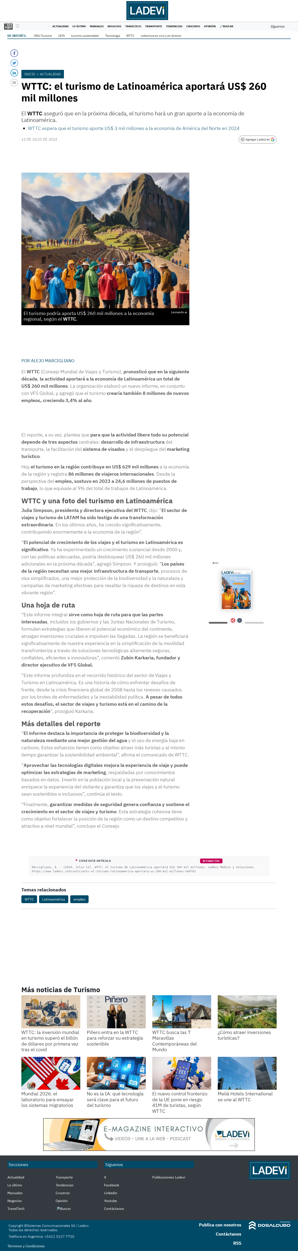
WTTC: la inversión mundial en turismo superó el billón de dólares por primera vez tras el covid (50, 1040)
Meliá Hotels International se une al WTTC (245, 1096)
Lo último (79, 26)
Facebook (111, 1185)
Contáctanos (114, 1208)
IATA (61, 36)
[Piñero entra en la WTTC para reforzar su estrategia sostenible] (116, 1011)
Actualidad (60, 26)
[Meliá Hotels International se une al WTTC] (247, 1073)
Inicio (29, 74)
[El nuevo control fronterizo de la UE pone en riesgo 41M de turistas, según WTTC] (181, 1073)
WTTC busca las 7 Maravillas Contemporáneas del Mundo (174, 1040)
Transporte (153, 26)
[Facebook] (14, 53)
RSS (237, 1243)
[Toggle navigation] (16, 26)
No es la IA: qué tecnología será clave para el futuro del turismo (115, 1099)
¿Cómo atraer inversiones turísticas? (244, 1035)
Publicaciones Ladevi (168, 1177)
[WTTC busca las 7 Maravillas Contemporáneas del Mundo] (181, 1011)
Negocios (114, 26)
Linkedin (110, 1193)
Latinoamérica (53, 899)
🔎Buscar (226, 26)
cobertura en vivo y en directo (161, 36)
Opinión (210, 26)
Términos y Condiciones (26, 1246)
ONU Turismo (43, 36)
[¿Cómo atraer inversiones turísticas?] (247, 1011)
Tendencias (174, 26)
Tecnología (112, 36)
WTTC (130, 36)
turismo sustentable (85, 36)
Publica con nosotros (220, 1225)
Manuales (97, 26)
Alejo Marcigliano (52, 361)
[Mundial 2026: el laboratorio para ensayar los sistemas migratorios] (50, 1073)
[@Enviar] (14, 82)
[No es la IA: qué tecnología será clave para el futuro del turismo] (116, 1073)
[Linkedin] (14, 73)
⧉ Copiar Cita (211, 860)
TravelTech (133, 26)
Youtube (110, 1201)
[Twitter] (14, 63)
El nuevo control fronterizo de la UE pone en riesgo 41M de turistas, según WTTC (179, 1102)
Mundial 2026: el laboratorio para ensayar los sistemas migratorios (47, 1099)
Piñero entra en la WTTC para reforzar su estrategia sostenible (115, 1038)
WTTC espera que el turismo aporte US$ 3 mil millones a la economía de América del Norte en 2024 (134, 128)
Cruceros (193, 26)
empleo (79, 899)
